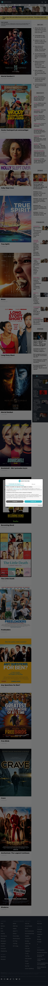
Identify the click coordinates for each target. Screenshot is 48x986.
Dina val (33, 484)
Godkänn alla (33, 501)
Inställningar (14, 501)
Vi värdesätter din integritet (15, 484)
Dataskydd (40, 505)
